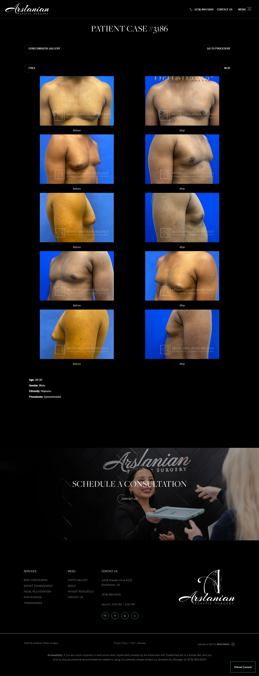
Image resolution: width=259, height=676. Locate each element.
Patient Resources (81, 591)
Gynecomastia (52, 396)
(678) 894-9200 (204, 9)
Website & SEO (205, 644)
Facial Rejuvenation (37, 591)
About (72, 586)
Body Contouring (36, 580)
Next (227, 68)
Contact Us (224, 9)
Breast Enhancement (38, 586)
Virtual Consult (243, 667)
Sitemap (141, 643)
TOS (132, 643)
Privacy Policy (121, 643)
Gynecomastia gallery (44, 48)
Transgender (33, 603)
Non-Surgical (33, 597)
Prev (32, 68)
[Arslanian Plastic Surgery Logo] (67, 9)
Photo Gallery (78, 580)
